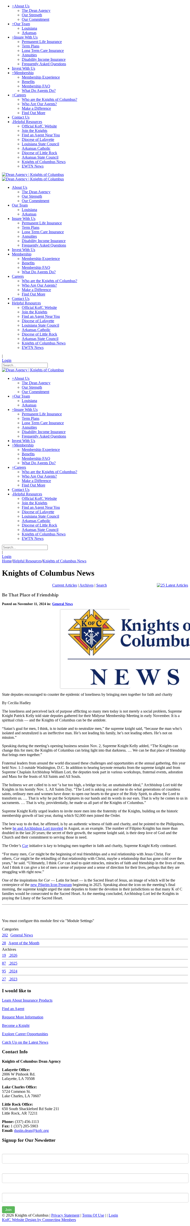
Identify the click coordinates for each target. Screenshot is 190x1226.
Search (101, 585)
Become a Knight (15, 1025)
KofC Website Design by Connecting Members (39, 1220)
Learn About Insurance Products (27, 1000)
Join (8, 1210)
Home (7, 561)
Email (6, 1189)
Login (6, 360)
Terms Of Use (93, 1215)
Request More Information (22, 1017)
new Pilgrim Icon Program (51, 885)
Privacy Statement (65, 1215)
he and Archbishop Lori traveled (38, 828)
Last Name (11, 1169)
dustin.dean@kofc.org (31, 1130)
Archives (86, 585)
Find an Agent (13, 1009)
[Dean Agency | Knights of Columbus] (33, 174)
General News (62, 604)
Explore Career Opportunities (25, 1034)
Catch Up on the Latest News (25, 1042)
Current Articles (64, 585)
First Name (11, 1150)
